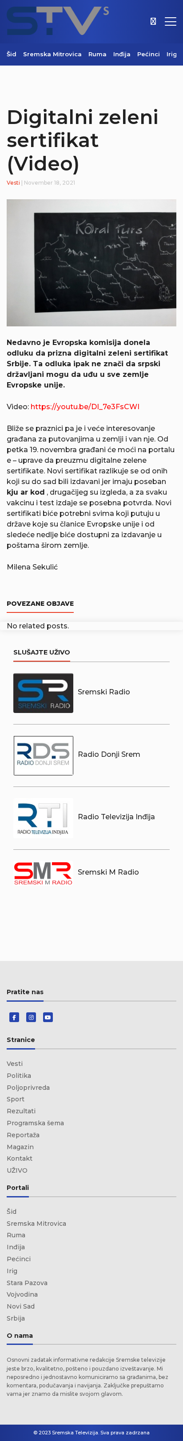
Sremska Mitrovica (52, 54)
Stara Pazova (27, 1283)
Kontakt (19, 1158)
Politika (19, 1076)
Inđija (122, 54)
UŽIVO (17, 1170)
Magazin (20, 1147)
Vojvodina (22, 1294)
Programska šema (35, 1123)
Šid (11, 54)
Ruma (97, 54)
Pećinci (148, 54)
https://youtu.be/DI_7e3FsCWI (85, 407)
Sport (15, 1099)
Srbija (16, 1318)
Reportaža (23, 1135)
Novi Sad (21, 1306)
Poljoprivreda (28, 1088)
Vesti (13, 182)
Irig (172, 54)
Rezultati (21, 1111)
